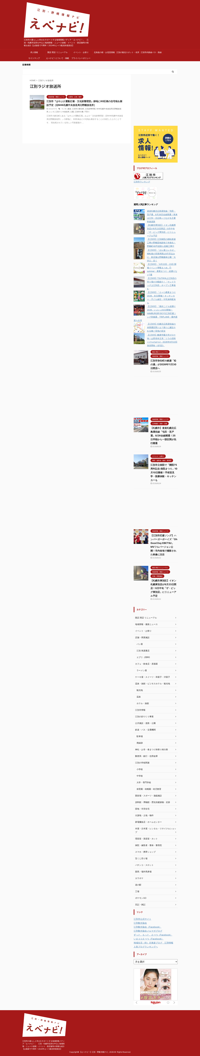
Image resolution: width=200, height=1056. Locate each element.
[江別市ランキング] (148, 177)
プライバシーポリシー (80, 58)
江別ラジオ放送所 (62, 112)
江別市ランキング (142, 182)
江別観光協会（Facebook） (147, 927)
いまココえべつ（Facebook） (149, 938)
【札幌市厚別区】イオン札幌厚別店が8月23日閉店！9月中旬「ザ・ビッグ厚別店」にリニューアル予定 (163, 588)
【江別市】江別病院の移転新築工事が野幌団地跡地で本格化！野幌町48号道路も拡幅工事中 (161, 242)
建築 (69, 109)
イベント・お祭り (81, 52)
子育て (87, 112)
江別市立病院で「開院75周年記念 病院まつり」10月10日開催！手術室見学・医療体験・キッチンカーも (164, 472)
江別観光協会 (140, 923)
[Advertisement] (156, 100)
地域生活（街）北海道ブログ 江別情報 (153, 942)
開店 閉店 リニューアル (57, 52)
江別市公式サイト (142, 919)
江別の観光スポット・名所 (127, 52)
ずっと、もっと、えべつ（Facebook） (153, 934)
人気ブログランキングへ (146, 946)
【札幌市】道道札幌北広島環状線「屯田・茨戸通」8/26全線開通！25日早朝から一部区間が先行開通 (163, 435)
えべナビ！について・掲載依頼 (57, 59)
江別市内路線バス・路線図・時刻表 (151, 53)
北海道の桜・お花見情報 (104, 52)
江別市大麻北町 (78, 109)
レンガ (51, 112)
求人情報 (34, 52)
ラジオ (64, 109)
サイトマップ (34, 58)
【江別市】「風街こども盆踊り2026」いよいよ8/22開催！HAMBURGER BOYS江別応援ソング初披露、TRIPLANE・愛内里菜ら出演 (155, 313)
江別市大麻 (79, 112)
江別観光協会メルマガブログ (148, 930)
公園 (72, 112)
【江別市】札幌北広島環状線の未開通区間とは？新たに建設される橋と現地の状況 (161, 327)
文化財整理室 (90, 109)
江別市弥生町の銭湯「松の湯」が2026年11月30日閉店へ (163, 364)
